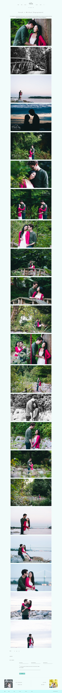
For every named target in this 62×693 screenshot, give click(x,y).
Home (9, 691)
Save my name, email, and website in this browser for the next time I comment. (30, 666)
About (32, 691)
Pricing (20, 691)
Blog (14, 691)
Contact (26, 691)
